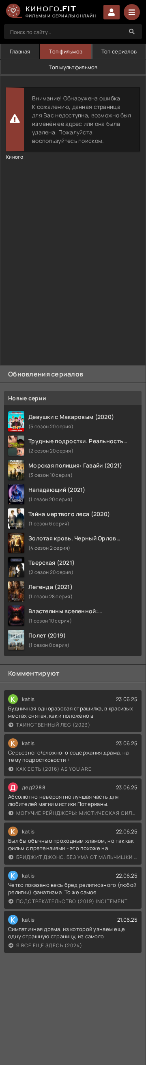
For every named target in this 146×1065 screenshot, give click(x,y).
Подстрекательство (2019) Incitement (72, 901)
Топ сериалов (119, 51)
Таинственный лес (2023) (53, 724)
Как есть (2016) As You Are (54, 768)
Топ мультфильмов (73, 67)
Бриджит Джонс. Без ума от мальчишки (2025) (76, 857)
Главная (20, 51)
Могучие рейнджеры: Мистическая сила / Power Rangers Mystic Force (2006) (76, 813)
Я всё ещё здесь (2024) (49, 945)
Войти (111, 12)
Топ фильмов (65, 51)
